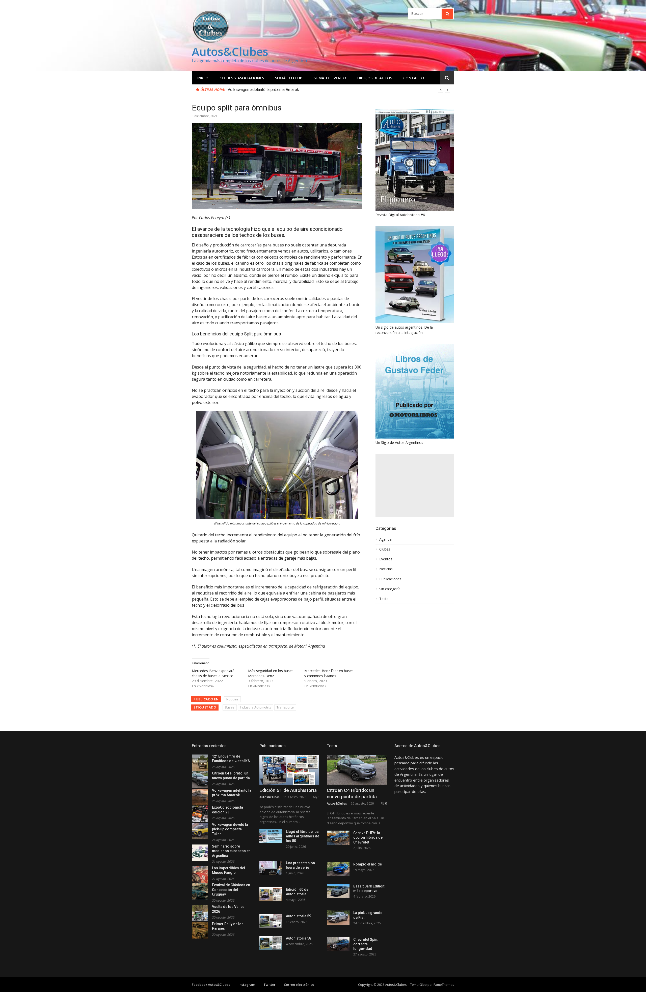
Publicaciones (390, 579)
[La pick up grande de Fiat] (338, 917)
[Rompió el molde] (338, 869)
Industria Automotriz (255, 707)
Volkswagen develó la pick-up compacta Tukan (230, 829)
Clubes (384, 549)
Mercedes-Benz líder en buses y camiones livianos (329, 673)
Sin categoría (389, 589)
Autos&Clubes (230, 51)
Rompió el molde (367, 864)
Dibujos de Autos (374, 77)
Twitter (269, 984)
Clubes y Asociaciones (242, 77)
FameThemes (444, 984)
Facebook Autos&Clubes (211, 984)
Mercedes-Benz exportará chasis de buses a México (213, 673)
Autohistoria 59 (298, 916)
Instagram (246, 984)
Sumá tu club (289, 77)
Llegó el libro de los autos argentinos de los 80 (302, 836)
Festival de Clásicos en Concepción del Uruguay (231, 889)
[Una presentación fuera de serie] (270, 868)
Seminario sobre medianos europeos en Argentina (231, 851)
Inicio (202, 77)
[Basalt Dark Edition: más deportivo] (338, 891)
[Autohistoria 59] (270, 921)
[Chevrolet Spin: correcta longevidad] (338, 944)
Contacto (413, 77)
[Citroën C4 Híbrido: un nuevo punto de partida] (357, 770)
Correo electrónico (299, 984)
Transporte (285, 707)
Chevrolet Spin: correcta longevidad (365, 944)
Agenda (385, 539)
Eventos (385, 559)
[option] (339, 90)
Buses (229, 707)
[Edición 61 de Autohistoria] (289, 770)
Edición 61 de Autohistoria (288, 790)
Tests (383, 599)
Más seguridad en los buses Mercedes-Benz (270, 673)
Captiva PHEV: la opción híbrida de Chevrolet (368, 837)
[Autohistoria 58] (270, 943)
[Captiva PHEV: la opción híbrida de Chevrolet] (338, 837)
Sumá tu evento (330, 77)
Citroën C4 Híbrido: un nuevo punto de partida (352, 793)
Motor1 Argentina (309, 646)
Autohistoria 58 (298, 938)
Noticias (232, 699)
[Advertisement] (414, 485)
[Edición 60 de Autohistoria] (270, 894)
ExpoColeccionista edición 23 (254, 89)
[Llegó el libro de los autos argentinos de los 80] (270, 836)
